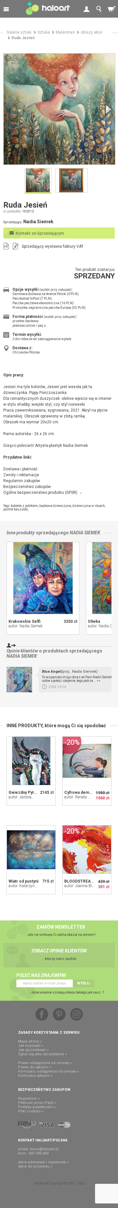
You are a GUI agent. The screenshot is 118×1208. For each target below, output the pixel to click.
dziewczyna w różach (88, 506)
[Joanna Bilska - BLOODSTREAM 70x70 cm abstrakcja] (87, 849)
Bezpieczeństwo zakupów (27, 486)
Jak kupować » (30, 1045)
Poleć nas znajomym (41, 975)
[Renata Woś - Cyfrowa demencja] (87, 761)
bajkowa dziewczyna (55, 506)
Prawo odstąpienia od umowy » (45, 1063)
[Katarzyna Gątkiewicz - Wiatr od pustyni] (31, 849)
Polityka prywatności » (37, 1107)
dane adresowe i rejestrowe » (43, 1162)
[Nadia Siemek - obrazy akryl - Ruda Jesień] (59, 109)
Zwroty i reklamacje (21, 475)
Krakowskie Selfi (24, 621)
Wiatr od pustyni (23, 881)
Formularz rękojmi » (35, 1076)
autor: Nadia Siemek (26, 626)
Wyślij (83, 983)
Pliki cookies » (30, 1111)
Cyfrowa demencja (81, 792)
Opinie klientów (22, 650)
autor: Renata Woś (79, 797)
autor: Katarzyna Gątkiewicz (32, 886)
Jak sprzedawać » (33, 1050)
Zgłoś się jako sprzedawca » (42, 1054)
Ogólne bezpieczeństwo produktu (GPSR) (40, 492)
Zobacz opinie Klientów (59, 950)
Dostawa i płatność (20, 469)
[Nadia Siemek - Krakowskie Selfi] (43, 578)
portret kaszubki (15, 509)
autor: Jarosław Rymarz (29, 797)
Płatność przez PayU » (37, 1103)
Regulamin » (29, 1098)
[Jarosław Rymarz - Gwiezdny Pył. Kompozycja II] (31, 761)
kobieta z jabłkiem (24, 506)
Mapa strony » (30, 1041)
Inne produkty (21, 532)
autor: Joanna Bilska (81, 886)
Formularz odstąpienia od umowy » (48, 1071)
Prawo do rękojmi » (34, 1067)
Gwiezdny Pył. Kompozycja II (36, 792)
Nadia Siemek (85, 532)
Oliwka (94, 621)
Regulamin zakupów (21, 480)
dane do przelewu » (35, 1166)
